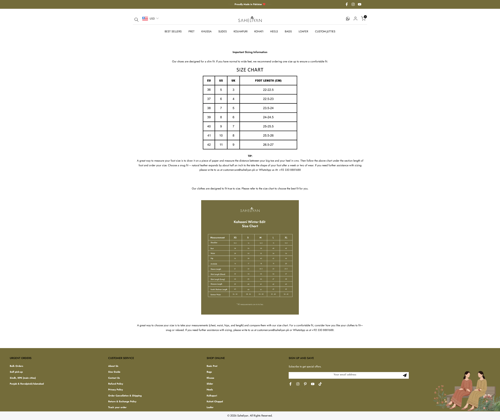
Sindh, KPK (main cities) (23, 378)
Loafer (210, 407)
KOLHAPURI (240, 31)
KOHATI (258, 31)
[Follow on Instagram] (353, 4)
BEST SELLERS (173, 31)
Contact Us (114, 378)
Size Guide (114, 372)
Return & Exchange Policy (122, 401)
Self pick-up (16, 372)
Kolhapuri (212, 395)
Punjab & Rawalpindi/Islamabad (27, 384)
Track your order (117, 407)
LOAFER (303, 31)
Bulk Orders (16, 366)
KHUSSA (206, 31)
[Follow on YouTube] (359, 4)
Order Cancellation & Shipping (125, 395)
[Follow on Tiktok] (320, 384)
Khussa (210, 378)
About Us (113, 366)
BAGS (288, 31)
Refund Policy (115, 384)
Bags (209, 372)
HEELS (274, 31)
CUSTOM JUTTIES (325, 31)
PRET (191, 31)
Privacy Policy (115, 389)
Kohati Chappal (215, 401)
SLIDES (222, 31)
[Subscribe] (405, 375)
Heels (210, 389)
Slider (210, 384)
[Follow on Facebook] (346, 4)
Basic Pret (212, 366)
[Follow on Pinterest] (305, 384)
